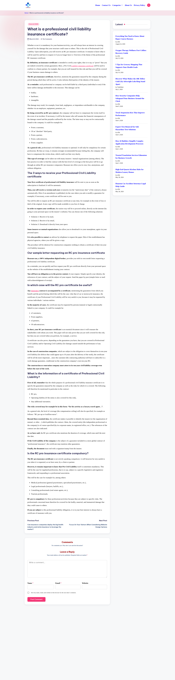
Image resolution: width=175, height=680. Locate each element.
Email (58, 583)
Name (30, 583)
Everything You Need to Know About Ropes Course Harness (129, 37)
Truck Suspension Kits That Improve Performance (130, 114)
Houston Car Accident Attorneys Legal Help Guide (130, 185)
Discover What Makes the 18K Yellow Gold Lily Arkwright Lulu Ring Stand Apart (130, 81)
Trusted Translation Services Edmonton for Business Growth (131, 156)
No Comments (47, 39)
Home (26, 13)
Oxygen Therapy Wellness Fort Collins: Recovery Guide (131, 51)
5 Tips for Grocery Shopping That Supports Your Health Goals (128, 66)
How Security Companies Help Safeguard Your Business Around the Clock (129, 98)
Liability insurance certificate (82, 66)
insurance (35, 291)
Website (85, 583)
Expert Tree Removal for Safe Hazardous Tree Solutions (127, 128)
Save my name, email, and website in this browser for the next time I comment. (53, 592)
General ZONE (33, 24)
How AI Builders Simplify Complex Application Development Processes (129, 142)
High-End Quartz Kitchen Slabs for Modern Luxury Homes (129, 170)
